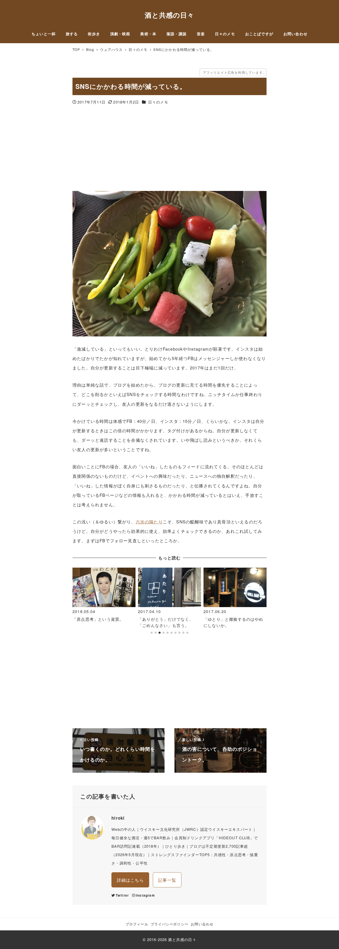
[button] (78, 603)
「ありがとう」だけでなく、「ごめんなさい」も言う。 (165, 622)
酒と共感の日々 (169, 15)
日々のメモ (158, 102)
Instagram (145, 895)
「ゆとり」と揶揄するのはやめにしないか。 (233, 622)
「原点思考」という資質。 (98, 619)
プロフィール (137, 923)
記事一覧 (167, 880)
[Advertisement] (169, 148)
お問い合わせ (202, 923)
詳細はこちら (130, 880)
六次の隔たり (149, 521)
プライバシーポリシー (169, 923)
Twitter (122, 895)
